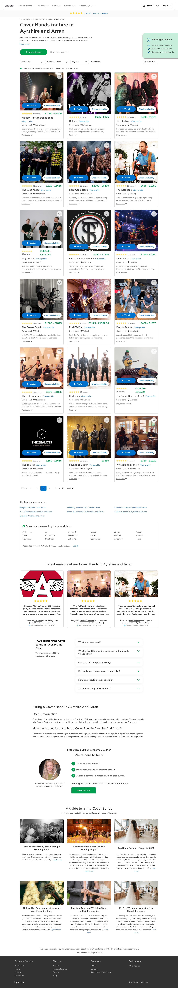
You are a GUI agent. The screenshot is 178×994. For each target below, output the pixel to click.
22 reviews (84, 255)
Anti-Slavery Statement (101, 972)
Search (149, 6)
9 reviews (83, 323)
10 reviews (131, 323)
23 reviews (84, 186)
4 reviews (131, 461)
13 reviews (37, 323)
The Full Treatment (87, 621)
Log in (165, 6)
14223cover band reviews (96, 13)
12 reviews (131, 255)
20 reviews (84, 461)
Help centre (19, 965)
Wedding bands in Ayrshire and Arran (83, 507)
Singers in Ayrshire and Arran (33, 507)
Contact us (19, 975)
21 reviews (131, 186)
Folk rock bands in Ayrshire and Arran (130, 511)
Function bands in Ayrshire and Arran (130, 507)
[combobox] (32, 62)
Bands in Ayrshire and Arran (32, 516)
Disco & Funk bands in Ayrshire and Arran (85, 511)
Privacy (18, 972)
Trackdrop (133, 982)
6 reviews (36, 461)
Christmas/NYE (86, 6)
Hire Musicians (25, 6)
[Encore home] (9, 6)
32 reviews (37, 186)
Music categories (60, 969)
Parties (55, 6)
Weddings (42, 6)
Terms (17, 969)
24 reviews (26, 254)
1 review (83, 117)
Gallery (56, 972)
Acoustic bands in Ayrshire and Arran (36, 511)
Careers (94, 969)
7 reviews (36, 114)
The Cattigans (134, 621)
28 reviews (131, 117)
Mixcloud (144, 982)
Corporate (68, 6)
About (93, 965)
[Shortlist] (157, 6)
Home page (25, 19)
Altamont (38, 621)
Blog (55, 975)
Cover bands (38, 19)
